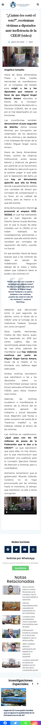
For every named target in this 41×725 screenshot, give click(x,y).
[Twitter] (16, 549)
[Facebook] (8, 549)
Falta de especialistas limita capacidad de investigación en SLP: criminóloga (30, 608)
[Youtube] (24, 549)
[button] (3, 4)
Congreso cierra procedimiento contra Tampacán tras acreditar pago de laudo (30, 621)
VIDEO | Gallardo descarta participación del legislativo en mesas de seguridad (29, 650)
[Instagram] (33, 549)
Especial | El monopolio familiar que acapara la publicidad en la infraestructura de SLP (19, 713)
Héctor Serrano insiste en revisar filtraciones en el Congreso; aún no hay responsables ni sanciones (30, 593)
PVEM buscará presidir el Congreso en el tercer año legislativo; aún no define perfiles (30, 635)
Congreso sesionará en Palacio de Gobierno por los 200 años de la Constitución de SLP (30, 665)
